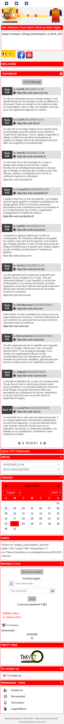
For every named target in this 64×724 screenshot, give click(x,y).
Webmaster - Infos (31, 682)
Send (32, 599)
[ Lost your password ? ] (32, 604)
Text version (17, 702)
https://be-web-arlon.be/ (29, 308)
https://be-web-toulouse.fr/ (31, 229)
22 (35, 443)
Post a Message (32, 82)
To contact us (31, 668)
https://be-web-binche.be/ (30, 269)
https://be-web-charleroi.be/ (31, 375)
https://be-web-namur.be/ (30, 339)
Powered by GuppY (13, 718)
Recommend (17, 696)
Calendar (31, 477)
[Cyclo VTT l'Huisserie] (32, 14)
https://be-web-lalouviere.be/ (32, 93)
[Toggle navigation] (10, 54)
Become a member (32, 572)
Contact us (16, 690)
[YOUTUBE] (29, 55)
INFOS (31, 457)
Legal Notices (18, 709)
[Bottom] (26, 3)
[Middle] (16, 3)
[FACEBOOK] (21, 55)
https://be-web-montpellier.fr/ (32, 193)
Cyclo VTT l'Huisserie (31, 451)
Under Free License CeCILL (46, 718)
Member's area (31, 563)
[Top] (6, 3)
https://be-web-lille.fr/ (28, 123)
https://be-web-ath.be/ (28, 411)
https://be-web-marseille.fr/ (31, 156)
